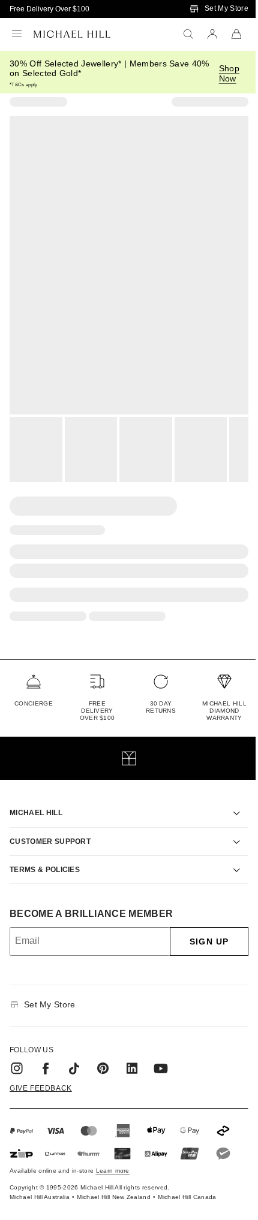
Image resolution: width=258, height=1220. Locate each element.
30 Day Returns (161, 707)
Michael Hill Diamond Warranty (224, 710)
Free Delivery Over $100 (49, 9)
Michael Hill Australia (40, 1183)
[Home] (72, 34)
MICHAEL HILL (36, 799)
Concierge (33, 703)
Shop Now (229, 73)
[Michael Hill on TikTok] (74, 1055)
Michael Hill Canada (187, 1183)
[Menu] (17, 34)
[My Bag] (236, 34)
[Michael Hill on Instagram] (17, 1055)
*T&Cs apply (24, 84)
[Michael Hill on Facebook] (45, 1055)
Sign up (200, 928)
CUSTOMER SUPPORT (50, 828)
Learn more (113, 1157)
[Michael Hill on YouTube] (161, 1055)
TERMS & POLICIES (45, 856)
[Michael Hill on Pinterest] (103, 1055)
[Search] (188, 34)
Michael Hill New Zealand (114, 1183)
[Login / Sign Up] (212, 34)
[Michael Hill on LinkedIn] (132, 1055)
